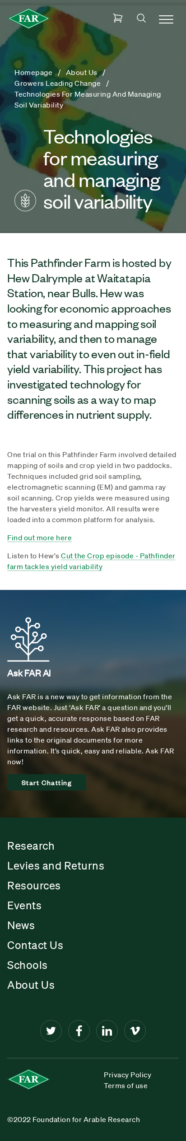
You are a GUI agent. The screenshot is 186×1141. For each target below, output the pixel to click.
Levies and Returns (55, 865)
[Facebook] (79, 1031)
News (21, 925)
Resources (34, 885)
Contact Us (35, 945)
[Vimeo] (135, 1031)
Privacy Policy (127, 1074)
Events (24, 905)
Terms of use (126, 1085)
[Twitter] (51, 1031)
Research (31, 845)
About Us (31, 984)
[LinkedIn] (107, 1031)
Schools (27, 965)
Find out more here (39, 537)
